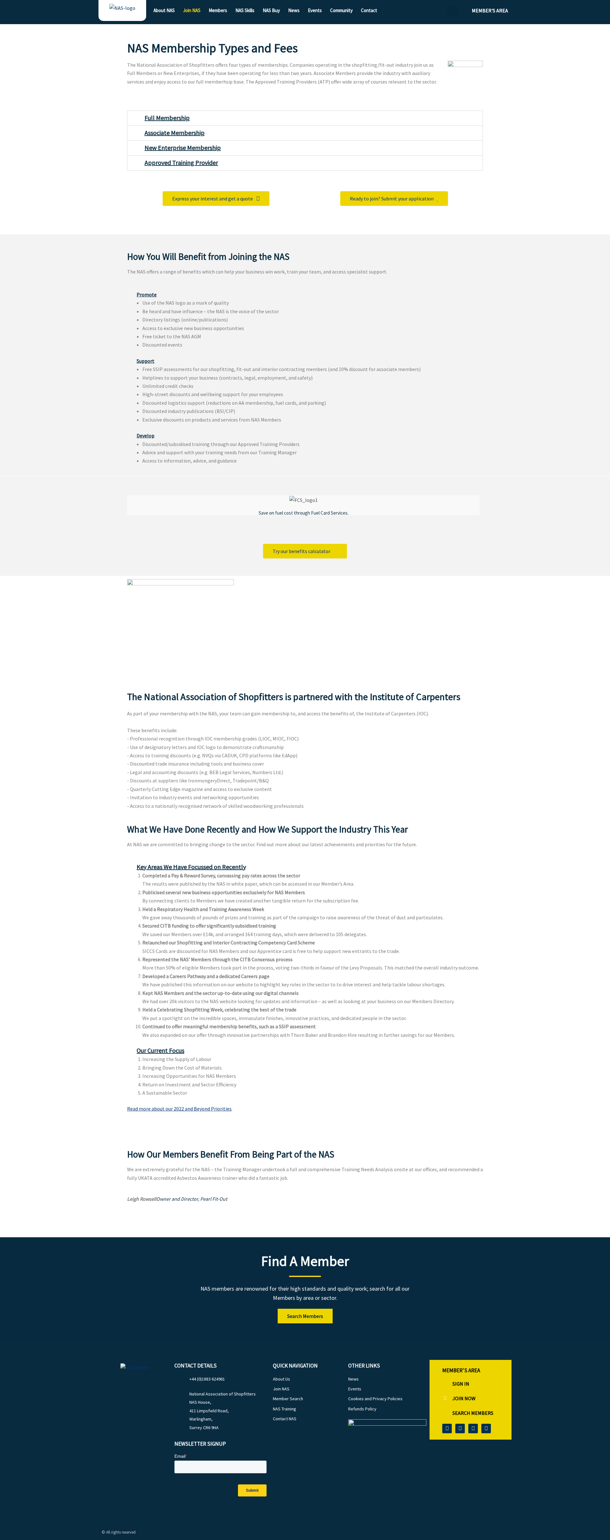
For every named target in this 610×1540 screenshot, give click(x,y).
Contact (369, 10)
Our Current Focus (160, 1050)
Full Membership (167, 118)
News (294, 10)
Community (341, 10)
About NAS (164, 10)
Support (145, 361)
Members (218, 10)
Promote (147, 294)
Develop (145, 435)
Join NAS (191, 10)
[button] (452, 10)
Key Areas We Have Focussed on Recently (191, 867)
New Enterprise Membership (183, 148)
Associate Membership (175, 133)
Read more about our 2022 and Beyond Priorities (179, 1108)
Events (315, 10)
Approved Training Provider (181, 162)
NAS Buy (271, 10)
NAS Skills (244, 10)
